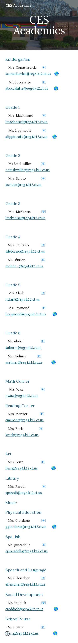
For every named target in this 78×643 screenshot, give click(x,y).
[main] (39, 25)
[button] (7, 635)
